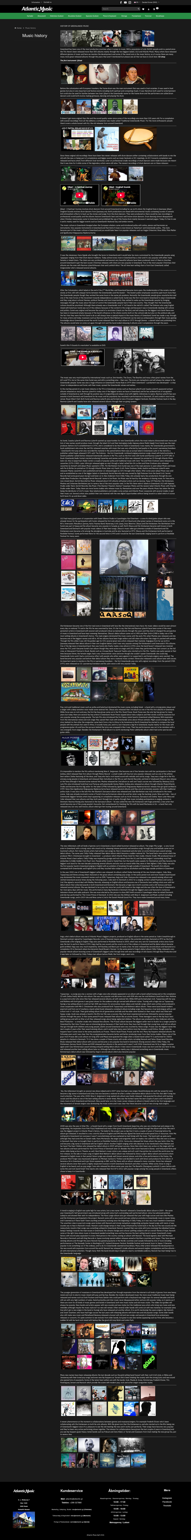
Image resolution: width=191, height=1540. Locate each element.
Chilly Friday (125, 476)
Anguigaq (149, 641)
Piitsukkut (78, 523)
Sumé (121, 298)
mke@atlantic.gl (77, 1516)
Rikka (166, 1375)
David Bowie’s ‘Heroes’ (108, 949)
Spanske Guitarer (92, 16)
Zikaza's (162, 779)
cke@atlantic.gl (77, 1509)
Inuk (127, 1380)
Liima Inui (113, 1213)
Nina (169, 797)
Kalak (140, 707)
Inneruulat (69, 523)
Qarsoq (142, 481)
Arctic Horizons (133, 797)
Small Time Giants (87, 1169)
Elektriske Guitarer (57, 16)
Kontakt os (48, 2)
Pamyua (131, 877)
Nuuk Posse (127, 712)
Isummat (125, 846)
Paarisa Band (99, 523)
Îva (171, 1432)
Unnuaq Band (107, 651)
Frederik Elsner (159, 1380)
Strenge (124, 16)
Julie (62, 799)
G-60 (162, 473)
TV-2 (88, 1039)
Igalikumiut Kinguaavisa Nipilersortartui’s (133, 786)
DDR (103, 877)
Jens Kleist (118, 1432)
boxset (80, 123)
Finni (159, 1318)
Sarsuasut (107, 791)
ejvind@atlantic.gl (76, 1522)
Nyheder (30, 16)
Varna (126, 1141)
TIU (167, 1380)
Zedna (72, 776)
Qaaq (121, 523)
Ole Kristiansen (167, 481)
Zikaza (138, 523)
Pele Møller (171, 230)
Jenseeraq (64, 1377)
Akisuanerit (42, 16)
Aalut (91, 523)
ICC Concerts (153, 158)
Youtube (167, 1505)
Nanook (127, 318)
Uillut (127, 458)
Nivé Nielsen (115, 318)
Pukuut (107, 1432)
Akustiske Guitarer (74, 16)
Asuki (102, 1009)
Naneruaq (110, 523)
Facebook (167, 1501)
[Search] (139, 8)
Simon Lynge (141, 1154)
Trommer (148, 16)
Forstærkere (136, 16)
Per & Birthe (69, 468)
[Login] (148, 9)
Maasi (164, 1034)
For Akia (156, 1139)
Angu (118, 877)
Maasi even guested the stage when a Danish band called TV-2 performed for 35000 (138, 1037)
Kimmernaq (154, 851)
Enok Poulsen (89, 1297)
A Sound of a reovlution (79, 345)
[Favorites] (143, 9)
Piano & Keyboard (109, 16)
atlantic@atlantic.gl (74, 1498)
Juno (94, 1166)
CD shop (161, 57)
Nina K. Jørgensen (111, 771)
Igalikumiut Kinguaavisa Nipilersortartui (79, 233)
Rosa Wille (161, 230)
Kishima (152, 996)
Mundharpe (160, 16)
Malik (110, 954)
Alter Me (85, 1126)
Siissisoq (156, 717)
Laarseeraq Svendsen (167, 448)
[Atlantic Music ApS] (37, 8)
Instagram (167, 1498)
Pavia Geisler (103, 1297)
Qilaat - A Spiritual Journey (71, 209)
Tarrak (117, 1377)
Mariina (63, 483)
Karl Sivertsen (132, 518)
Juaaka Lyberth (152, 389)
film (129, 310)
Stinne (74, 653)
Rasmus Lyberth (103, 318)
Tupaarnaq (64, 875)
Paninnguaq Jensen (68, 1382)
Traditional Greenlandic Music (133, 121)
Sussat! (138, 1375)
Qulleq (63, 774)
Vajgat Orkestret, (150, 230)
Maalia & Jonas (136, 1380)
